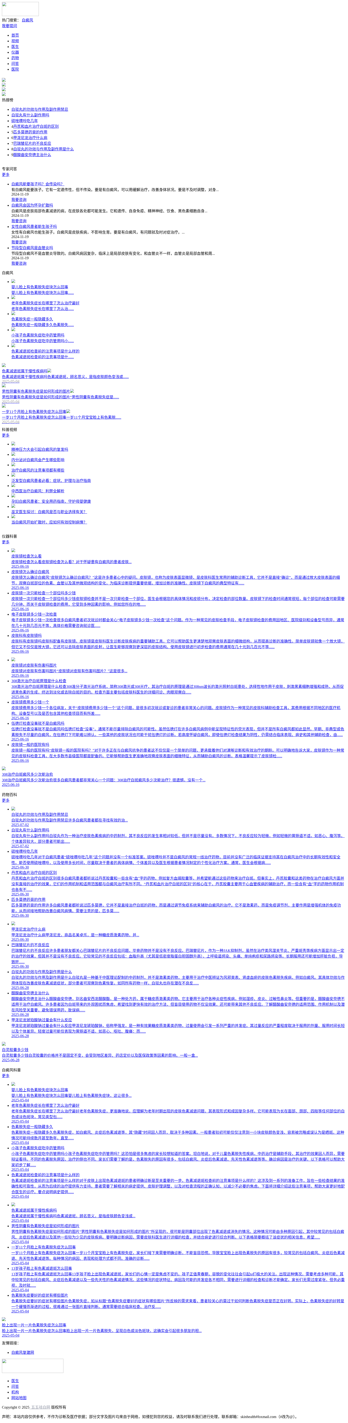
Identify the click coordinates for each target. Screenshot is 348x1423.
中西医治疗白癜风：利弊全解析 (37, 491)
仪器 (15, 52)
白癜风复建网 (22, 1353)
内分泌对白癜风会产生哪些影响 (37, 460)
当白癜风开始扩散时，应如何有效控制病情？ (49, 522)
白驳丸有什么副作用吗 (30, 115)
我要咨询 (19, 200)
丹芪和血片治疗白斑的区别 (36, 126)
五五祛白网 (39, 1407)
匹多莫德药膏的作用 (30, 132)
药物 (15, 58)
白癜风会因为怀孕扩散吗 (32, 205)
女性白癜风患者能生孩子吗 (34, 227)
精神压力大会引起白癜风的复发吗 (39, 449)
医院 (15, 69)
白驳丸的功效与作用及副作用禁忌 (39, 109)
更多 (5, 175)
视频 (15, 41)
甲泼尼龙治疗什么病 (30, 138)
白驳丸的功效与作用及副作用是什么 (43, 149)
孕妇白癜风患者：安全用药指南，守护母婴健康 (51, 501)
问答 (15, 64)
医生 (15, 47)
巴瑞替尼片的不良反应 (32, 143)
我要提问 (9, 26)
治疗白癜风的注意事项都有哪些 (37, 470)
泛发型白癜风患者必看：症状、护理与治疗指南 (51, 481)
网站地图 (19, 1398)
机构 (15, 1392)
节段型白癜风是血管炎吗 (32, 248)
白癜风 (27, 20)
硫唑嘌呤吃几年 (24, 121)
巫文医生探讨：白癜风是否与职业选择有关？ (49, 512)
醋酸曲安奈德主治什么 (32, 155)
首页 (15, 35)
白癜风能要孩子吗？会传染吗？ (37, 184)
